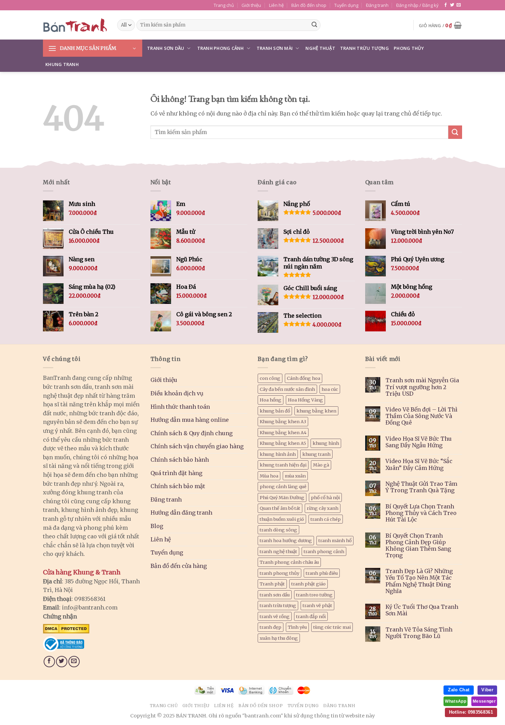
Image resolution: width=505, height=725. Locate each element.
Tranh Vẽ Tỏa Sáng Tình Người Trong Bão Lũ (418, 632)
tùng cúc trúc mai (332, 627)
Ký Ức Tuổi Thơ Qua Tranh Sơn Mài (421, 610)
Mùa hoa (269, 476)
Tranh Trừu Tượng (364, 48)
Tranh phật (272, 583)
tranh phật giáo (308, 583)
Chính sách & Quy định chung (191, 433)
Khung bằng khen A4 (283, 432)
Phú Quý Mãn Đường (282, 497)
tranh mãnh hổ (334, 540)
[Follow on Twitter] (452, 5)
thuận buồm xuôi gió (282, 519)
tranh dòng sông (278, 529)
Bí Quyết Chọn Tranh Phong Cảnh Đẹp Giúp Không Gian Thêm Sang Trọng (418, 545)
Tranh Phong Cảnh (220, 48)
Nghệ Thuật (320, 48)
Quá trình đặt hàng (176, 473)
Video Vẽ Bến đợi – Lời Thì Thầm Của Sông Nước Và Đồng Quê (421, 416)
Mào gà (321, 465)
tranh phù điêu (322, 573)
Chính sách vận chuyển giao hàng (197, 446)
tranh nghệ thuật (278, 551)
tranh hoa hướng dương (286, 540)
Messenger (484, 701)
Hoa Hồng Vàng (305, 400)
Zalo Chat (458, 689)
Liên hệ (276, 5)
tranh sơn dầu (275, 594)
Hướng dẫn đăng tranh (181, 512)
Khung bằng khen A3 (283, 421)
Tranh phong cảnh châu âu (289, 562)
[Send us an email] (459, 5)
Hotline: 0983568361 (471, 712)
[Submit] (314, 25)
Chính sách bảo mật (177, 486)
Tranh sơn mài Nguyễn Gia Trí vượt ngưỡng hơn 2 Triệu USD (422, 387)
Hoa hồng (270, 400)
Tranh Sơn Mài (275, 48)
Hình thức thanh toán (180, 406)
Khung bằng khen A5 (283, 443)
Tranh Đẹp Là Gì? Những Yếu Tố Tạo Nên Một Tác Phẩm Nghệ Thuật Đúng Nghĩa (419, 581)
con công (270, 378)
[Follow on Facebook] (446, 5)
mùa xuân (295, 476)
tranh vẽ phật (317, 605)
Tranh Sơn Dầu (165, 48)
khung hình (326, 443)
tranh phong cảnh (324, 551)
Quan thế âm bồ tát (280, 508)
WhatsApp (455, 701)
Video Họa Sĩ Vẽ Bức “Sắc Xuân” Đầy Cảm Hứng (418, 464)
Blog (156, 526)
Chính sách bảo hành (179, 459)
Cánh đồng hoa (303, 378)
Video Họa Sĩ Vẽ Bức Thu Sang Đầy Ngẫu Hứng (418, 442)
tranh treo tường (314, 594)
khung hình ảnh (278, 454)
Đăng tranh (377, 5)
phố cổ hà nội (325, 497)
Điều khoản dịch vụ (176, 393)
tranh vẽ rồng (275, 616)
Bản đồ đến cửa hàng (178, 565)
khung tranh (316, 454)
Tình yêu (297, 627)
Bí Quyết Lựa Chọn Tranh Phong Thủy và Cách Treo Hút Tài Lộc (421, 513)
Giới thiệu (251, 5)
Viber (487, 689)
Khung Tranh (62, 64)
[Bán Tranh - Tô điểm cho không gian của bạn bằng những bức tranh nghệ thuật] (75, 25)
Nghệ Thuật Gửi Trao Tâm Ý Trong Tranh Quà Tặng (421, 487)
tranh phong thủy (279, 573)
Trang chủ (224, 5)
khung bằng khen (316, 411)
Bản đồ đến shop (308, 5)
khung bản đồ (275, 411)
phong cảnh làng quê (283, 486)
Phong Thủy (409, 48)
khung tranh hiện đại (283, 465)
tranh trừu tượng (278, 605)
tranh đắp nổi (311, 616)
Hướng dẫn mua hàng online (189, 419)
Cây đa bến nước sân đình (287, 389)
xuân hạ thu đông (279, 638)
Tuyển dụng (346, 5)
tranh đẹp (270, 627)
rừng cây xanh (322, 508)
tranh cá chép (326, 519)
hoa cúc (330, 389)
